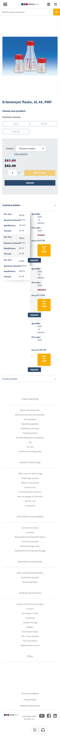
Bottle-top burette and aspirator (30, 414)
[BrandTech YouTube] (42, 718)
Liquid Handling (30, 398)
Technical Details (11, 205)
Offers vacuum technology (30, 473)
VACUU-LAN (30, 501)
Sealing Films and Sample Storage (30, 550)
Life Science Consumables (30, 516)
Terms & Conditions (30, 693)
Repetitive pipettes (30, 423)
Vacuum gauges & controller (30, 496)
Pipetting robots (30, 433)
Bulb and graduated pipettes (30, 572)
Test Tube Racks (30, 640)
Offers (30, 656)
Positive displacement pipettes (30, 437)
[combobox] (30, 12)
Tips (30, 442)
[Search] (56, 12)
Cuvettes (30, 532)
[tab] (30, 205)
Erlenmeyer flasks (30, 631)
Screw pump (30, 487)
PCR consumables (30, 541)
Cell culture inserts (30, 527)
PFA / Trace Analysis (30, 636)
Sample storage (30, 622)
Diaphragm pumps (30, 478)
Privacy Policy (30, 699)
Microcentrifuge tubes (30, 546)
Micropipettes (30, 419)
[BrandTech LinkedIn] (55, 718)
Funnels (30, 608)
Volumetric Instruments (30, 561)
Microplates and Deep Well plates (30, 537)
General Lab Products (30, 592)
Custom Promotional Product (30, 604)
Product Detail (9, 378)
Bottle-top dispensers (30, 410)
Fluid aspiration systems (30, 491)
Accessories (30, 505)
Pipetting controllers (30, 428)
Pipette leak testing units (30, 451)
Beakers (30, 627)
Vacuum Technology (30, 462)
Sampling (30, 617)
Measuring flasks (30, 582)
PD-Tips (30, 446)
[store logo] (30, 4)
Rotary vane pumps (30, 482)
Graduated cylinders (30, 577)
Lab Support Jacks (30, 613)
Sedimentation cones (30, 645)
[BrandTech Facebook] (49, 718)
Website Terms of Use (30, 705)
